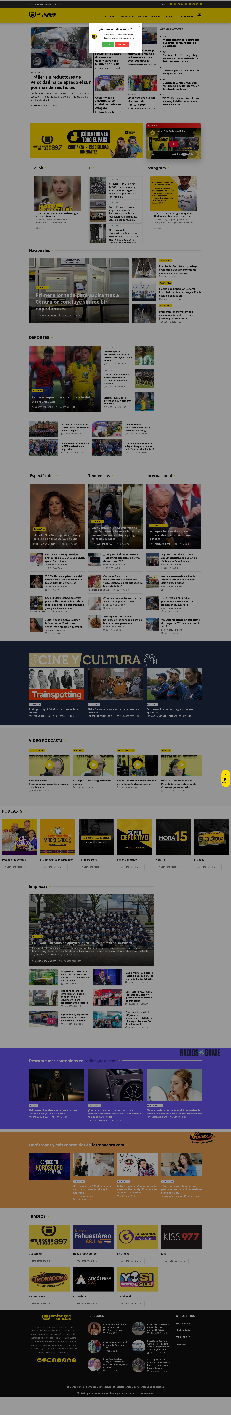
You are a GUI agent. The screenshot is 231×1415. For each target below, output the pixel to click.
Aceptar (108, 45)
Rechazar (122, 45)
